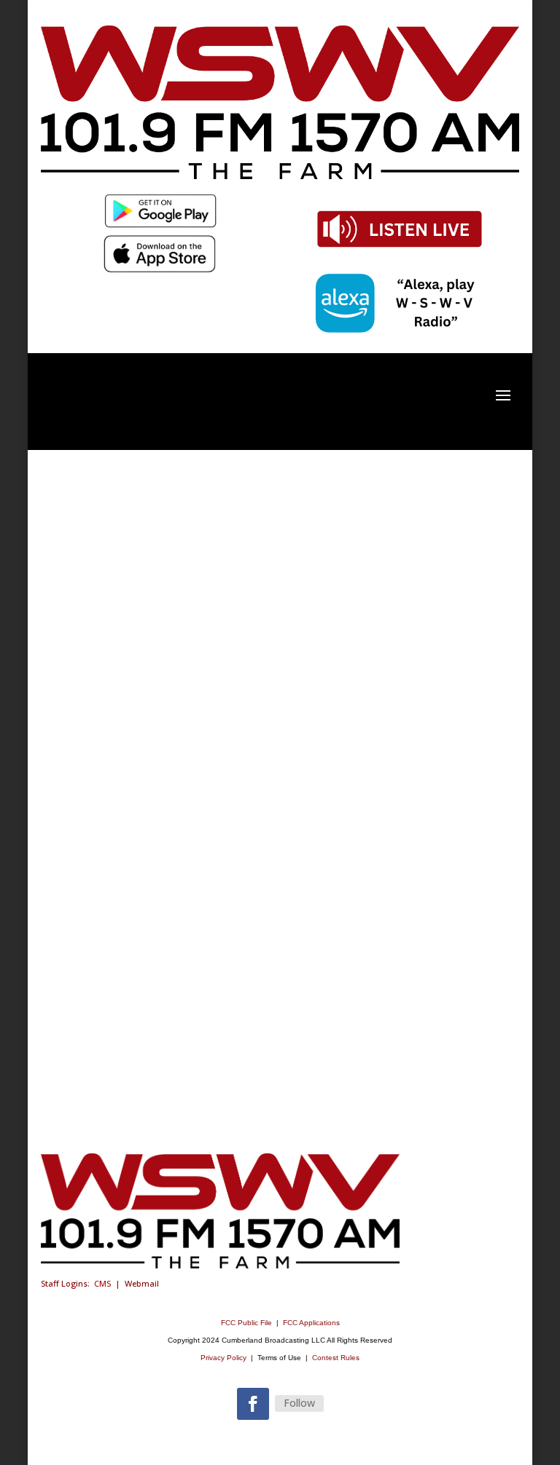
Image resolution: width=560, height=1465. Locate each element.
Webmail (142, 1283)
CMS (102, 1283)
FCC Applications (311, 1323)
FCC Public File (247, 1323)
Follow (299, 1403)
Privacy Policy (223, 1358)
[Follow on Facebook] (253, 1404)
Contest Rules (335, 1358)
